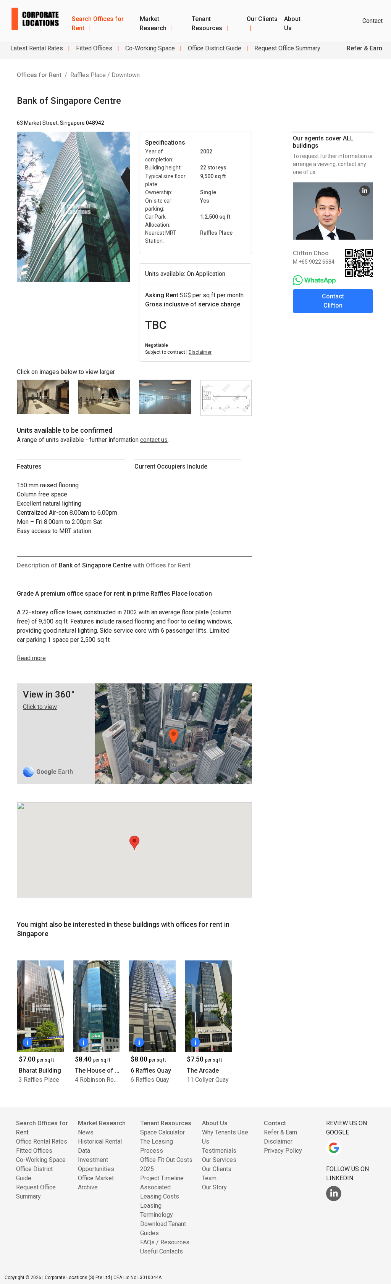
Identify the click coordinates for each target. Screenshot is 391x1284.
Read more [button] (31, 658)
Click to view (40, 706)
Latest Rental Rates (36, 48)
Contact (372, 20)
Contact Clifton (333, 301)
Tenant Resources (210, 23)
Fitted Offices (93, 48)
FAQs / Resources (164, 1242)
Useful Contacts (161, 1251)
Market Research (156, 23)
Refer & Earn (280, 1132)
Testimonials (219, 1150)
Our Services (219, 1159)
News (86, 1132)
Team (209, 1178)
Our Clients (262, 23)
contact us (154, 439)
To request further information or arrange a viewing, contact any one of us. (333, 164)
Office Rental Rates (41, 1141)
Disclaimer (200, 352)
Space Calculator (162, 1132)
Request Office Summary (286, 48)
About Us (292, 23)
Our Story (214, 1187)
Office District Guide (213, 48)
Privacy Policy (283, 1150)
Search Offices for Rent (98, 23)
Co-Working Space (149, 48)
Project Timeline (162, 1178)
